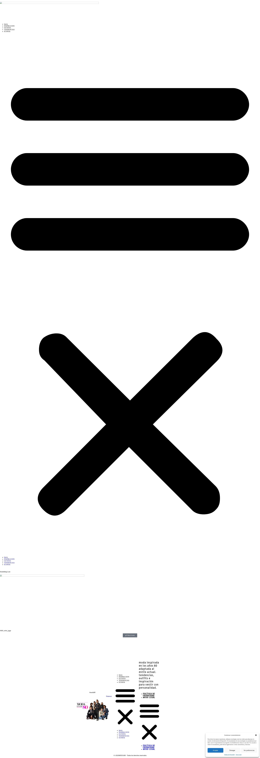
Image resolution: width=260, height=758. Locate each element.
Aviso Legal (238, 754)
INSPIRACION (9, 26)
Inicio (6, 24)
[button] (256, 735)
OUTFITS (7, 28)
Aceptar (215, 750)
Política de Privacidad (229, 754)
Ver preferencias (249, 750)
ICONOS (7, 31)
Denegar (232, 750)
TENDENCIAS (9, 29)
